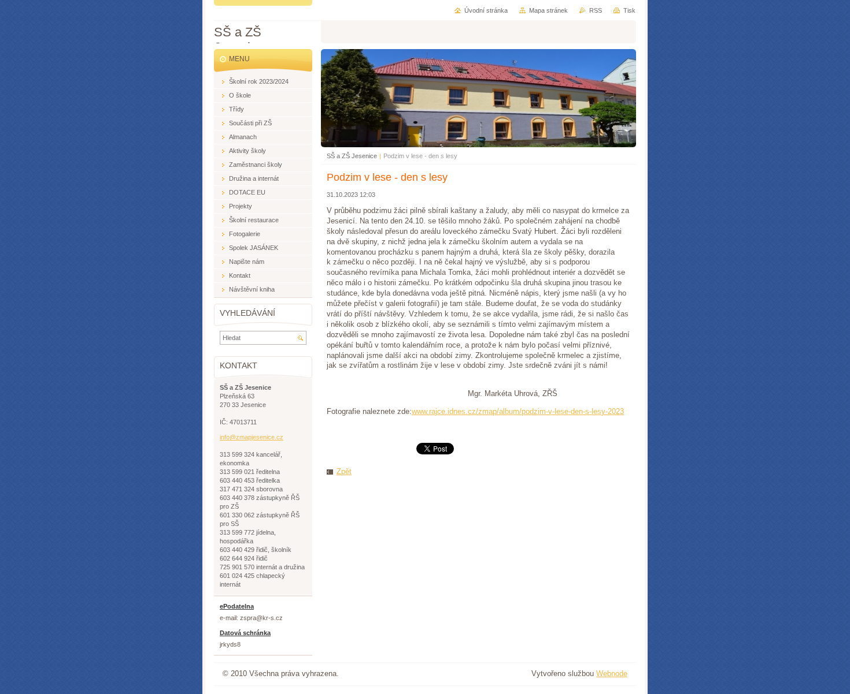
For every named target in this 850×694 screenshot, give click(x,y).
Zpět (344, 471)
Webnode (611, 673)
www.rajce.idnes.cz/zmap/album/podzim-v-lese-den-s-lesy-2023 (518, 411)
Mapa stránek (548, 10)
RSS (595, 10)
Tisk (629, 10)
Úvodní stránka (486, 10)
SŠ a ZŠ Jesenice (352, 155)
